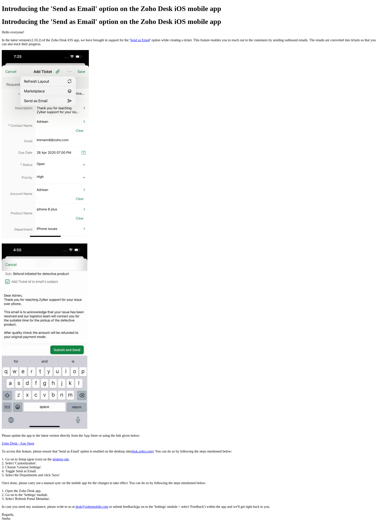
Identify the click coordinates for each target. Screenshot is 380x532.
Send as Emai (139, 40)
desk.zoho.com (142, 451)
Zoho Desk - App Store (18, 443)
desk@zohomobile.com (91, 507)
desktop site (61, 459)
